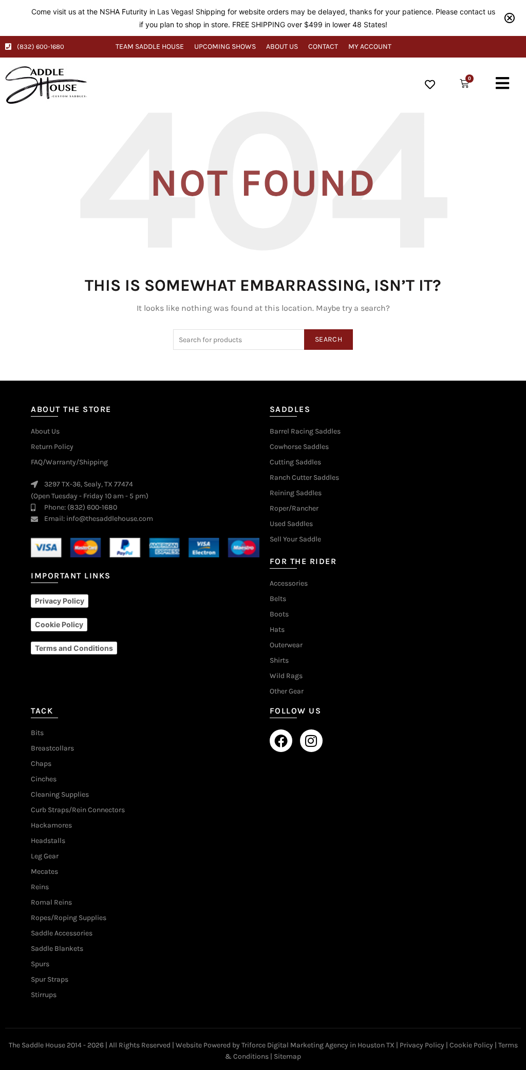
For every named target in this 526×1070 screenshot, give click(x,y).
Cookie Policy (471, 1045)
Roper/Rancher (294, 508)
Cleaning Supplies (60, 794)
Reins (40, 887)
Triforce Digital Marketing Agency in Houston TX (317, 1045)
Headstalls (48, 840)
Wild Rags (286, 676)
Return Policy (52, 446)
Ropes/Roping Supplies (68, 918)
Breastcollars (52, 748)
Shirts (279, 660)
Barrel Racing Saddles (305, 431)
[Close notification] (509, 18)
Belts (278, 599)
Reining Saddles (296, 493)
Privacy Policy (422, 1045)
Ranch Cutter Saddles (304, 477)
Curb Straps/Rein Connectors (78, 810)
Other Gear (287, 691)
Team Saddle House (150, 46)
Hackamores (51, 825)
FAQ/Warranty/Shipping (69, 462)
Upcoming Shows (225, 46)
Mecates (44, 871)
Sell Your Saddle (295, 539)
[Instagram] (311, 740)
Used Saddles (291, 524)
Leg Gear (45, 856)
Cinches (44, 779)
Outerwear (286, 645)
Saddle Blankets (57, 948)
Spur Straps (49, 979)
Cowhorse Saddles (299, 446)
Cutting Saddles (295, 462)
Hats (277, 629)
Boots (279, 614)
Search (328, 339)
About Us (282, 46)
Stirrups (44, 995)
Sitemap (287, 1056)
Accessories (289, 583)
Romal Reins (51, 902)
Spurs (40, 964)
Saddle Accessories (61, 933)
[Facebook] (281, 740)
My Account (369, 46)
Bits (37, 733)
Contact (323, 46)
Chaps (41, 763)
